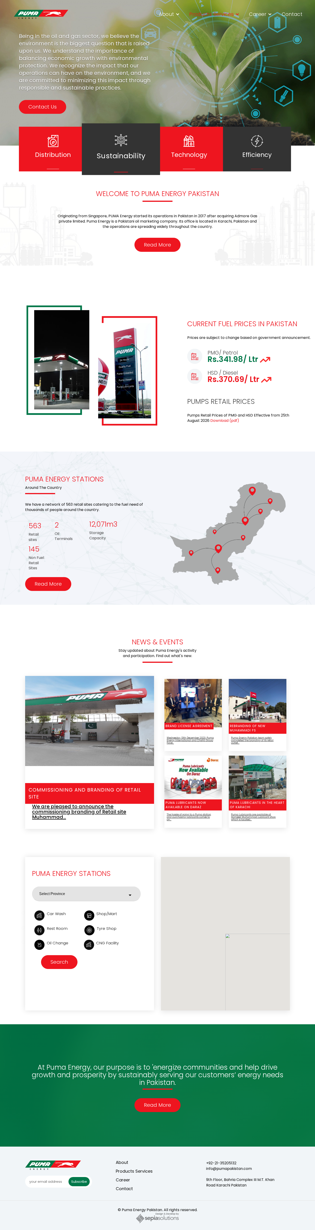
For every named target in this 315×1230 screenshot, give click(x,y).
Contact (292, 14)
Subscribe (79, 1181)
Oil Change (57, 943)
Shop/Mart (106, 913)
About (166, 14)
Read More (157, 244)
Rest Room (57, 928)
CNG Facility (107, 943)
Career (257, 14)
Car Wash (56, 913)
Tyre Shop (106, 928)
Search (59, 962)
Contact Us (42, 114)
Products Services (211, 14)
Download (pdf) (224, 420)
